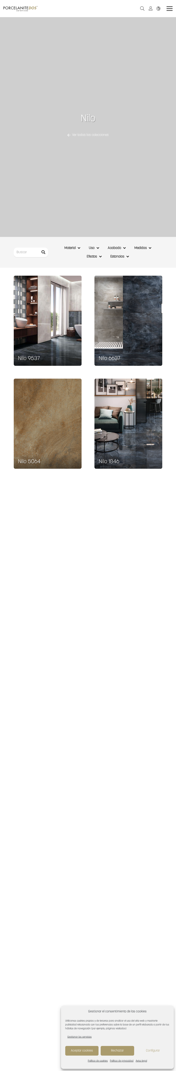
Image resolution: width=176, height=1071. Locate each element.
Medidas (140, 248)
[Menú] (169, 8)
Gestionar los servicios (79, 1037)
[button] (142, 8)
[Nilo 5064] (48, 424)
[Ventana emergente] (152, 8)
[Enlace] (159, 8)
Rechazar (117, 1050)
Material (70, 248)
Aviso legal (141, 1061)
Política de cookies (98, 1061)
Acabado (114, 248)
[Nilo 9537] (48, 321)
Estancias (117, 256)
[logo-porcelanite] (20, 8)
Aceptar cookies (82, 1050)
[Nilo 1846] (128, 424)
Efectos (92, 256)
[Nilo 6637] (128, 321)
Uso (91, 248)
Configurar (153, 1050)
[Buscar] (43, 252)
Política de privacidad (122, 1061)
